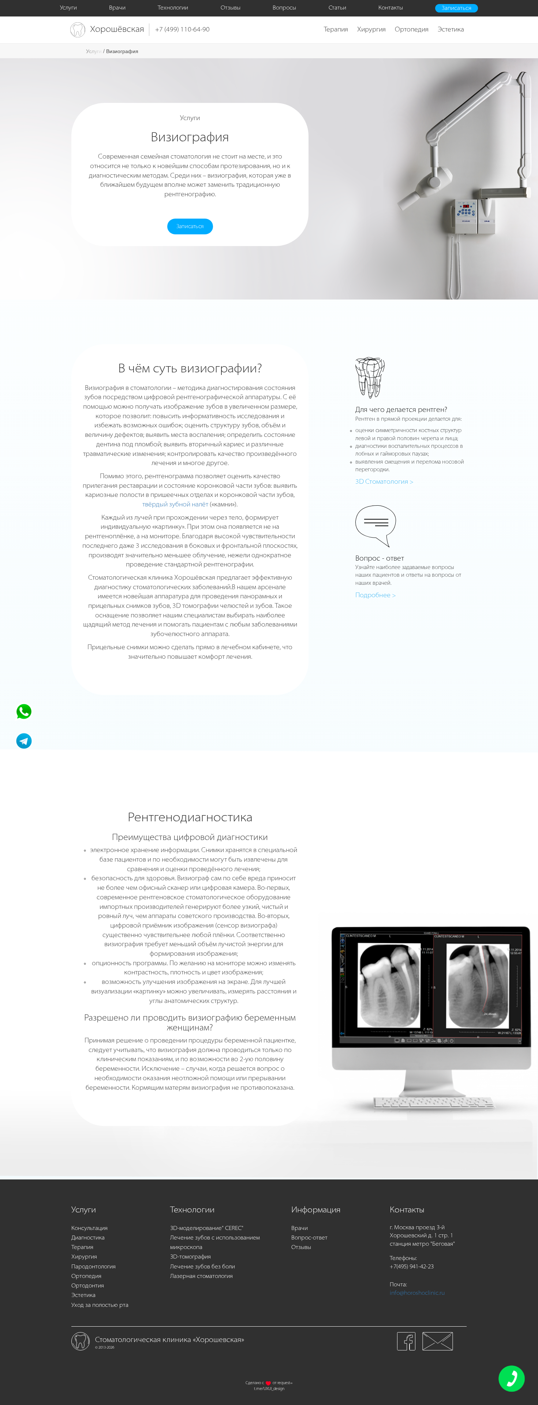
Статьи (337, 8)
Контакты (390, 8)
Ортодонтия (87, 1286)
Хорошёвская (117, 29)
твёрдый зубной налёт (175, 505)
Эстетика (451, 30)
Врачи (117, 8)
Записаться (456, 8)
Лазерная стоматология (201, 1276)
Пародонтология (93, 1267)
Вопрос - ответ (379, 558)
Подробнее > (375, 595)
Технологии (173, 8)
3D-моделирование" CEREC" (206, 1228)
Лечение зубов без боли (202, 1267)
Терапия (336, 30)
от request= (282, 1383)
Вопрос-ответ (309, 1238)
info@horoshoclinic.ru (417, 1293)
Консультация (89, 1228)
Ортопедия (412, 30)
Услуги (68, 8)
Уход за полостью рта (99, 1305)
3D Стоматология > (384, 482)
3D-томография (190, 1257)
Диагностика (88, 1238)
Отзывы (230, 8)
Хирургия (371, 30)
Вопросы (284, 8)
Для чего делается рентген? (401, 410)
